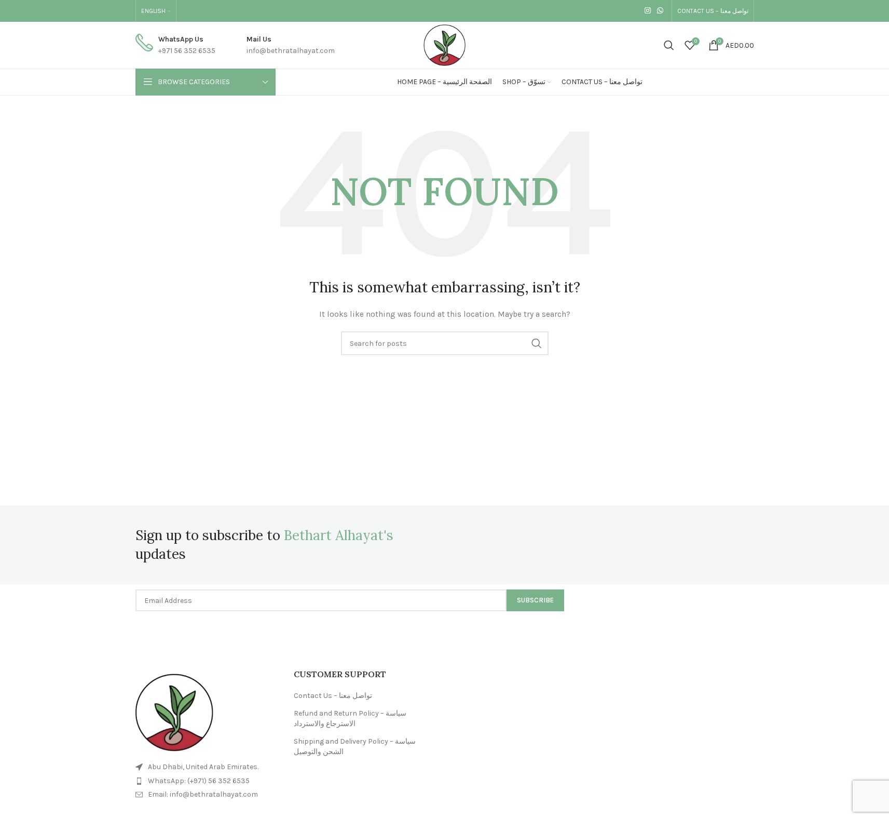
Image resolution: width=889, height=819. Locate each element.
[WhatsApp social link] (660, 11)
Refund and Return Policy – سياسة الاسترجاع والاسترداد (350, 718)
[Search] (669, 45)
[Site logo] (444, 44)
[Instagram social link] (647, 11)
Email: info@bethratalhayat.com (203, 794)
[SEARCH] (537, 343)
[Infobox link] (175, 45)
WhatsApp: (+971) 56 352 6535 (199, 780)
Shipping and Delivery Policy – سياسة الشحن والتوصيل (355, 746)
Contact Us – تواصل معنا (333, 695)
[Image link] (174, 712)
